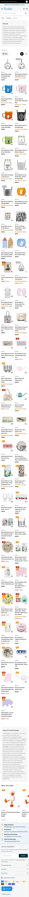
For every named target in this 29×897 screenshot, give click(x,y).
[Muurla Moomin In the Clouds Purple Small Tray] (21, 343)
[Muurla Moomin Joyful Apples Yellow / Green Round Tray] (7, 598)
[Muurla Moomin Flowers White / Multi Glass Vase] (7, 572)
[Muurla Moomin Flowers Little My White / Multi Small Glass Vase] (7, 627)
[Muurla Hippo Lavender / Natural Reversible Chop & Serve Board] (7, 702)
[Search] (26, 13)
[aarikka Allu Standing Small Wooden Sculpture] (11, 799)
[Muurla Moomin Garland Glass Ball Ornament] (21, 64)
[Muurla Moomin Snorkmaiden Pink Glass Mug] (21, 88)
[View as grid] (22, 54)
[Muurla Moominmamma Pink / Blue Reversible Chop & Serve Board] (7, 522)
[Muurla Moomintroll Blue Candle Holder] (21, 242)
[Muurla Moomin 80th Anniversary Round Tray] (7, 547)
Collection (9, 18)
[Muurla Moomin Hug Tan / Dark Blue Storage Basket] (21, 317)
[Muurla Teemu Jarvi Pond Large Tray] (21, 470)
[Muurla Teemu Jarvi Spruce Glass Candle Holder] (7, 368)
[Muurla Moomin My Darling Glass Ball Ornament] (7, 64)
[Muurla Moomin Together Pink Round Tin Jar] (21, 627)
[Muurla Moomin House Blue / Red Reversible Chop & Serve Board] (7, 242)
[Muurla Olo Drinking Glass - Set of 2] (7, 497)
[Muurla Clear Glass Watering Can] (21, 677)
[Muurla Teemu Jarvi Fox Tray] (7, 267)
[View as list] (26, 54)
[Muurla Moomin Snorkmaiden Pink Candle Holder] (21, 292)
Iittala (17, 744)
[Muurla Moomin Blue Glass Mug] (7, 88)
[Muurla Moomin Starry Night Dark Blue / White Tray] (21, 652)
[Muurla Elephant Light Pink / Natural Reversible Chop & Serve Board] (21, 572)
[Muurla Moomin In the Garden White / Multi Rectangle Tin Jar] (7, 470)
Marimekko (5, 746)
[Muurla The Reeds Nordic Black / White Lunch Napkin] (21, 216)
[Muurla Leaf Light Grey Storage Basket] (7, 191)
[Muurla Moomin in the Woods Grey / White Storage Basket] (21, 164)
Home (2, 18)
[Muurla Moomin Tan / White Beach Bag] (7, 394)
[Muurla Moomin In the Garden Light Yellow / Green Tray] (7, 419)
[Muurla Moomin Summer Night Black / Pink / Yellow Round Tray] (21, 446)
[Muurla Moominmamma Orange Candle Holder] (21, 191)
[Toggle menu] (2, 9)
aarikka (3, 810)
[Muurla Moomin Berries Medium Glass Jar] (21, 140)
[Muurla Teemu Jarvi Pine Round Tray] (7, 652)
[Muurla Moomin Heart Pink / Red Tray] (7, 446)
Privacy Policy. (4, 861)
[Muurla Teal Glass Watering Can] (21, 394)
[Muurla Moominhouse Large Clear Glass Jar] (7, 292)
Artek (21, 744)
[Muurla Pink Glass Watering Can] (21, 368)
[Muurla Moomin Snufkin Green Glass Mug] (7, 140)
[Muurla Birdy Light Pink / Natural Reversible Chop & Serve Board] (7, 677)
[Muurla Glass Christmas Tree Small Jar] (21, 267)
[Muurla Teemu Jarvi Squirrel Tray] (21, 419)
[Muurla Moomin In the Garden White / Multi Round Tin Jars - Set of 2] (21, 547)
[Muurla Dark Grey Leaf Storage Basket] (21, 115)
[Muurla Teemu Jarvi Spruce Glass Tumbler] (21, 522)
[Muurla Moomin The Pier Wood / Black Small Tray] (7, 343)
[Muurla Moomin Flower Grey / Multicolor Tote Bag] (7, 317)
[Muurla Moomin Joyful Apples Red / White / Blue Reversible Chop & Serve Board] (21, 598)
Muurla (3, 72)
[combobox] (14, 13)
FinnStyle (7, 894)
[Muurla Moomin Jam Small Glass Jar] (7, 216)
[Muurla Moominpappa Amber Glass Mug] (7, 115)
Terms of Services (20, 860)
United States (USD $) (8, 877)
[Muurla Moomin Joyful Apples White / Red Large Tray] (21, 497)
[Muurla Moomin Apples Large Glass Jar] (7, 164)
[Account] (24, 9)
